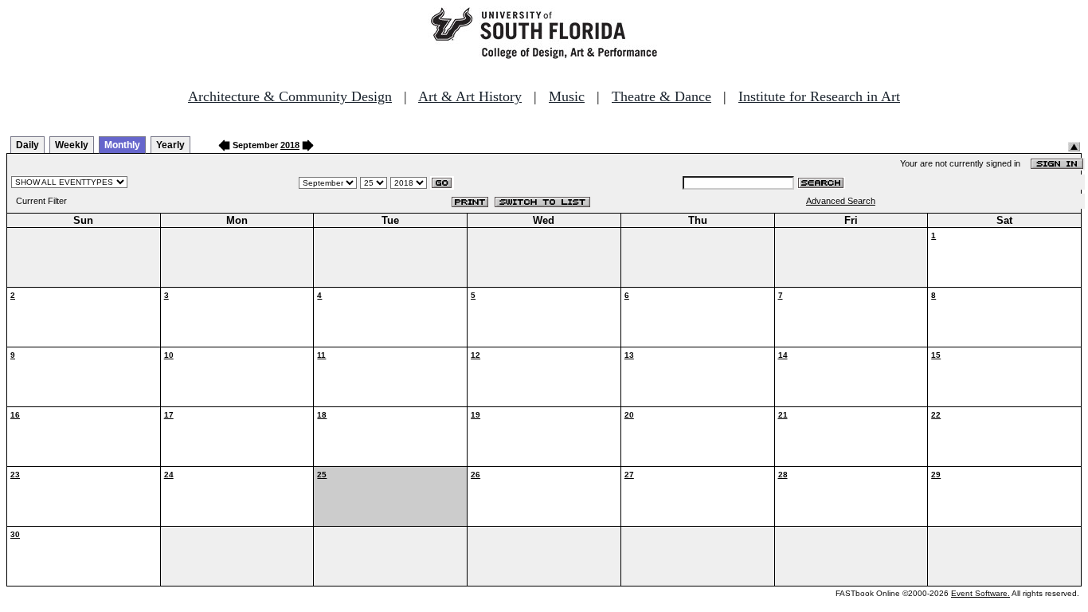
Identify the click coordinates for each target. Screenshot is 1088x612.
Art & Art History (470, 96)
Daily (27, 145)
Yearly (170, 145)
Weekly (71, 145)
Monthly (122, 145)
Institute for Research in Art (819, 96)
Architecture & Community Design (290, 96)
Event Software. (980, 593)
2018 (289, 145)
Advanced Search (840, 201)
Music (567, 96)
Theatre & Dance (661, 96)
